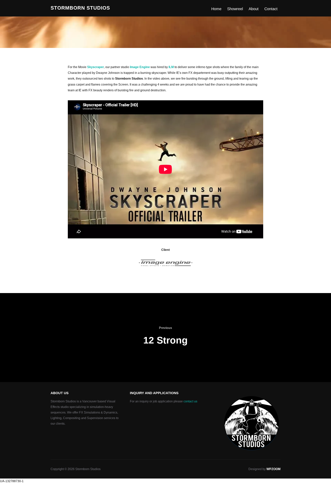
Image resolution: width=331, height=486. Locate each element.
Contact (271, 9)
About (254, 9)
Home (216, 9)
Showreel (235, 9)
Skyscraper (95, 67)
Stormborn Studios (80, 8)
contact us (190, 401)
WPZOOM (273, 469)
